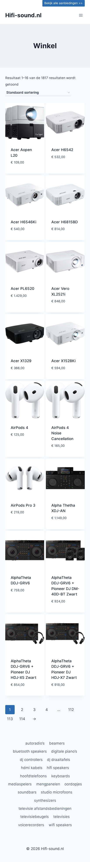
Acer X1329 (21, 361)
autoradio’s (35, 743)
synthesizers (45, 800)
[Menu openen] (81, 15)
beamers (57, 743)
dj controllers (31, 759)
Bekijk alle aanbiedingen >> (63, 3)
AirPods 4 (19, 427)
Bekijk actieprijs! (25, 172)
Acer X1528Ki (63, 361)
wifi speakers (60, 825)
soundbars (27, 792)
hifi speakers (58, 768)
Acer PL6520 (22, 288)
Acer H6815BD (64, 222)
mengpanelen (48, 784)
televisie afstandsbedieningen (45, 808)
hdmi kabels (31, 768)
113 (10, 719)
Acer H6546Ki (23, 222)
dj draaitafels (58, 759)
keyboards (60, 776)
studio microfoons (56, 792)
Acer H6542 (62, 150)
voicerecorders (31, 825)
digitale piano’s (64, 751)
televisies (61, 816)
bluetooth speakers (30, 751)
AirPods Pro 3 (23, 505)
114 (22, 719)
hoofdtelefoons (33, 776)
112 (71, 709)
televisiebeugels (34, 816)
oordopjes (73, 784)
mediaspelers (20, 784)
